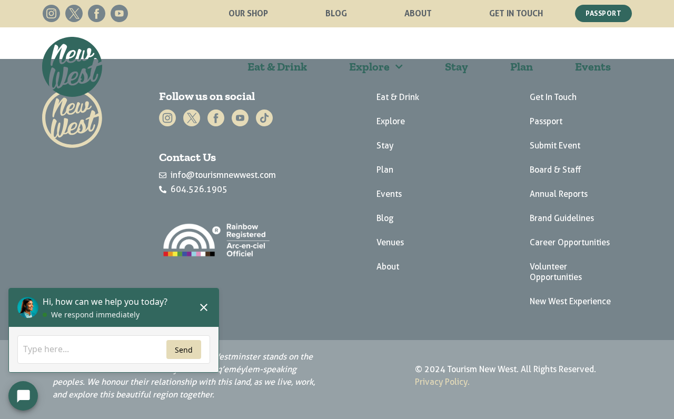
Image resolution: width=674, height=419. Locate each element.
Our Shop (248, 13)
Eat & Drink (277, 66)
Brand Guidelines (562, 218)
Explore (369, 66)
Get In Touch (516, 13)
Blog (336, 13)
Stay (456, 66)
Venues (390, 242)
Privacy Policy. (442, 382)
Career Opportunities (570, 242)
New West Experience (570, 301)
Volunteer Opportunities (556, 272)
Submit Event (555, 146)
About (418, 13)
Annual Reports (559, 194)
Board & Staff (555, 170)
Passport (546, 121)
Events (593, 66)
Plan (521, 66)
